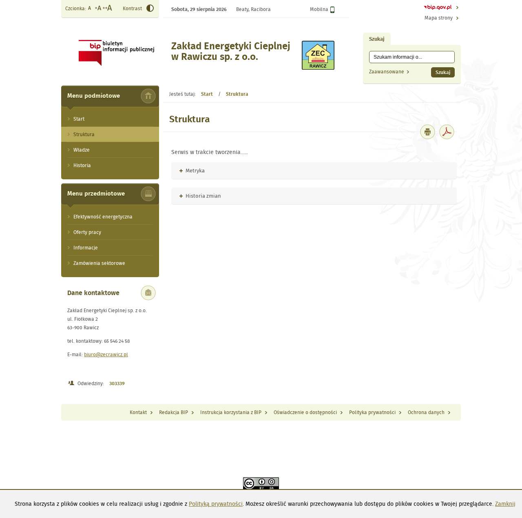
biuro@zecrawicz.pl (106, 354)
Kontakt (138, 412)
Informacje (85, 247)
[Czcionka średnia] (97, 8)
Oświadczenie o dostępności (305, 412)
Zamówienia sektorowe (99, 263)
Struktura (84, 134)
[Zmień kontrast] (150, 9)
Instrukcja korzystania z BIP (230, 412)
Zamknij (505, 504)
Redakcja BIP (173, 412)
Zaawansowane (386, 71)
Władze (81, 149)
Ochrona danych (426, 412)
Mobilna (319, 9)
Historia (82, 165)
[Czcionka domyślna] (89, 8)
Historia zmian (200, 196)
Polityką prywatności (216, 504)
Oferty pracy (87, 232)
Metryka (192, 170)
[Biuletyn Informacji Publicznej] (438, 8)
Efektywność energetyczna (103, 216)
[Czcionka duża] (107, 8)
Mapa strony (439, 17)
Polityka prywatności (372, 412)
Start (78, 118)
